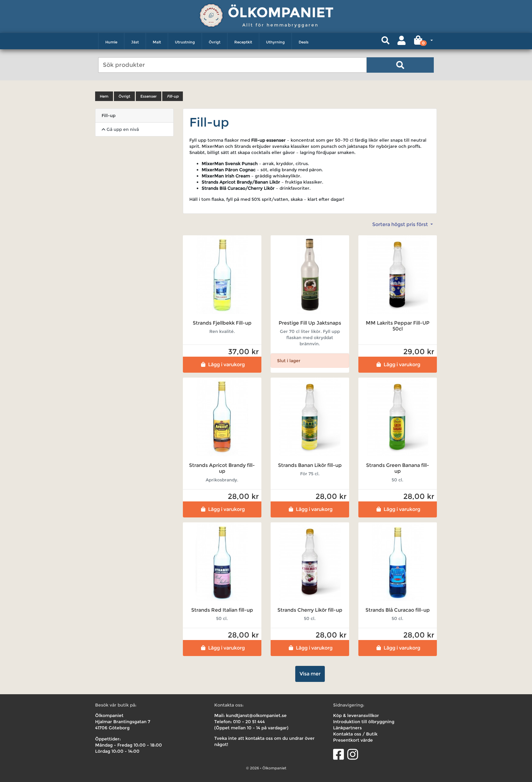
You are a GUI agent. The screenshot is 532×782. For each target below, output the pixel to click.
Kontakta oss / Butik (355, 734)
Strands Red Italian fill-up (222, 610)
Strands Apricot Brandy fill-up (222, 468)
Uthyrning (275, 42)
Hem (104, 96)
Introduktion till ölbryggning (363, 721)
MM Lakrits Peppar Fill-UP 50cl (397, 326)
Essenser (148, 96)
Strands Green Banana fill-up (397, 468)
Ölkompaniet (280, 12)
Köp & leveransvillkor (356, 715)
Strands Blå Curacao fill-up (397, 610)
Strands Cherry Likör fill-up (309, 610)
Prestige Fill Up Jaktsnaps (310, 323)
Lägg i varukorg (226, 364)
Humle (111, 42)
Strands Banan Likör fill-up (310, 465)
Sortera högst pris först (400, 224)
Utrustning (185, 42)
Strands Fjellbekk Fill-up (222, 323)
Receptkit (243, 42)
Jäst (135, 42)
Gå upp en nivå (122, 129)
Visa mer (310, 674)
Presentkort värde (353, 740)
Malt (157, 42)
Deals (303, 42)
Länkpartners (347, 728)
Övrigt (214, 42)
